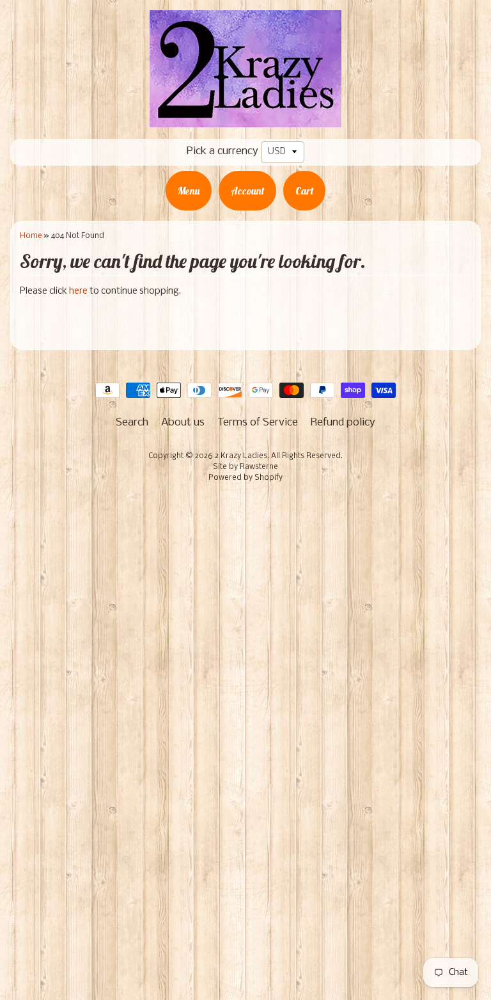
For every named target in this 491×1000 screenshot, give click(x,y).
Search (132, 423)
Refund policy (343, 423)
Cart (304, 190)
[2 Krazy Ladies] (245, 118)
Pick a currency (222, 151)
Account (247, 190)
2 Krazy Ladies (241, 456)
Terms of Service (257, 423)
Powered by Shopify (245, 478)
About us (183, 423)
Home (31, 236)
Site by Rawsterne (245, 467)
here (78, 291)
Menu (188, 190)
